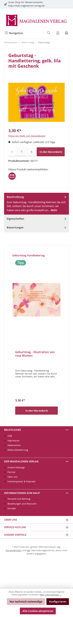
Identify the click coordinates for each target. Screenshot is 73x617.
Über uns (12, 476)
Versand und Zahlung (19, 498)
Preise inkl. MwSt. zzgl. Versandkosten (26, 135)
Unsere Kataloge (16, 467)
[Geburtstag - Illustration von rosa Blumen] (36, 299)
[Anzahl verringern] (12, 151)
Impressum (13, 440)
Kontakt (12, 508)
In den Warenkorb (51, 152)
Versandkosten (13, 550)
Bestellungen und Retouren (22, 503)
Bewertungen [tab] (15, 227)
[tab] (36, 204)
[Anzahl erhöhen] (31, 151)
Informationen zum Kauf (22, 493)
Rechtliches (12, 430)
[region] (36, 102)
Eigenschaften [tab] (15, 218)
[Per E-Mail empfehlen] (12, 176)
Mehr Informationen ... (50, 594)
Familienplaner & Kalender (22, 481)
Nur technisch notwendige (26, 601)
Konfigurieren (57, 601)
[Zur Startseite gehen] (36, 20)
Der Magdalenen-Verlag (21, 461)
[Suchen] (48, 33)
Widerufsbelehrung (18, 449)
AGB (10, 435)
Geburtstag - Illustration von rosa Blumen (35, 353)
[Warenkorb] (66, 33)
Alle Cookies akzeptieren (38, 611)
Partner (12, 472)
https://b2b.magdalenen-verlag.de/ (26, 5)
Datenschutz (14, 445)
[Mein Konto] (57, 33)
